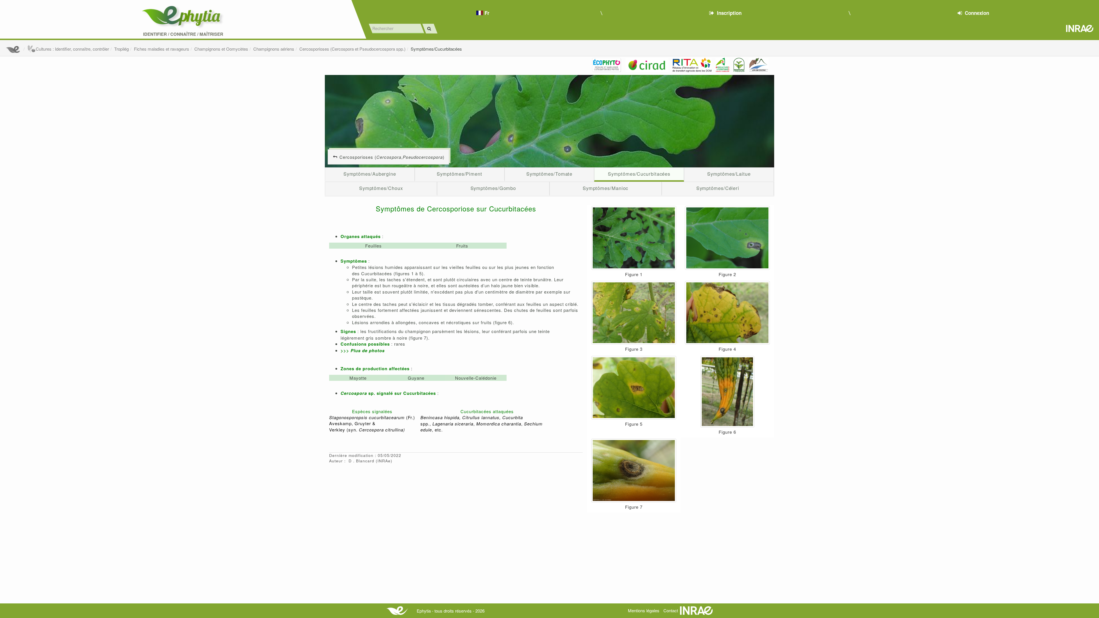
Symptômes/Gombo (493, 188)
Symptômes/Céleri (718, 188)
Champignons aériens (273, 49)
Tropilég (121, 49)
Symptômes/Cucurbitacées (436, 49)
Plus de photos (368, 350)
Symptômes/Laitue (729, 173)
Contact (670, 610)
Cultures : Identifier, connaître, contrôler (72, 49)
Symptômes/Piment (459, 173)
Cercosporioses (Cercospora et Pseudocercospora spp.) (352, 49)
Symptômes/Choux (381, 188)
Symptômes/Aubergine (369, 173)
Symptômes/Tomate (549, 173)
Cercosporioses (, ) (391, 157)
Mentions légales (643, 610)
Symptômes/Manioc (605, 188)
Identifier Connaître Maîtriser (183, 34)
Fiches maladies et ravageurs (161, 49)
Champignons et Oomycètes (221, 49)
